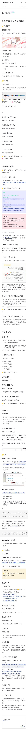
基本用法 (4, 563)
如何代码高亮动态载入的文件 (17, 563)
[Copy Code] (25, 513)
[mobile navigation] (25, 2)
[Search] (21, 2)
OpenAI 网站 (8, 238)
